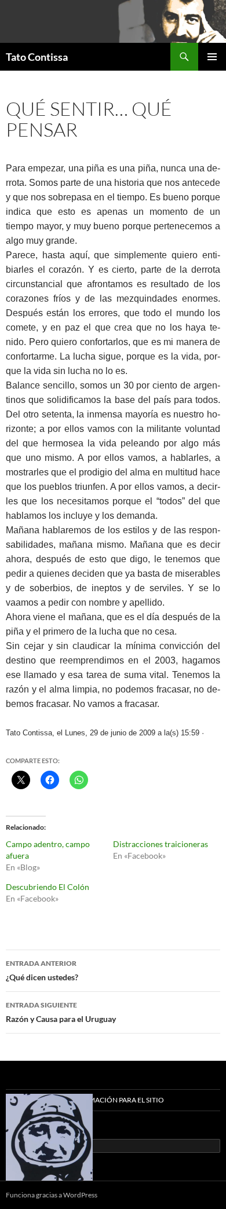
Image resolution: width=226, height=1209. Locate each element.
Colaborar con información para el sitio (85, 1100)
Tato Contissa (37, 56)
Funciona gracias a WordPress (51, 1194)
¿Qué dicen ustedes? (42, 970)
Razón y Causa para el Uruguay (61, 1012)
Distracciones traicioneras (160, 844)
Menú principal (212, 57)
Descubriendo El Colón (47, 887)
